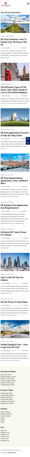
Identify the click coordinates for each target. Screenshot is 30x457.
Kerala (2, 422)
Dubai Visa (4, 430)
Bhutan (2, 420)
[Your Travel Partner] (5, 4)
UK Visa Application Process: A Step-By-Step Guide (15, 134)
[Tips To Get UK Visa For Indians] (15, 262)
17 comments (25, 238)
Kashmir (3, 418)
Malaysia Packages (6, 414)
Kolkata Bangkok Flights (8, 385)
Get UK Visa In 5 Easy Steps (14, 302)
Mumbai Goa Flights (6, 397)
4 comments (24, 95)
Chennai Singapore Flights (8, 381)
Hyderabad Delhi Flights (8, 401)
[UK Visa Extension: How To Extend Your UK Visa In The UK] (15, 24)
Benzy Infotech (12, 452)
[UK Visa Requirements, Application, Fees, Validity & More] (15, 162)
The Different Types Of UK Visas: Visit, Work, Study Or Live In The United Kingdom (14, 90)
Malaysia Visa (5, 434)
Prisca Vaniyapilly (6, 48)
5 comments (24, 138)
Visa (12, 36)
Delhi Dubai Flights (6, 375)
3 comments (23, 48)
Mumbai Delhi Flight (6, 393)
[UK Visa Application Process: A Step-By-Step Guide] (15, 117)
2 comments (25, 283)
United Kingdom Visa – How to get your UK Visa (14, 345)
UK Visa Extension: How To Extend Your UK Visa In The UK (14, 42)
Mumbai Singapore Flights (8, 377)
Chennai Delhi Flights (7, 399)
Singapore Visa (5, 432)
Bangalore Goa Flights (7, 403)
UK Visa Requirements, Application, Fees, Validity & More (14, 181)
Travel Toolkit (5, 36)
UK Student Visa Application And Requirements (14, 206)
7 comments (25, 305)
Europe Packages (6, 416)
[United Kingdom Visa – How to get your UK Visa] (15, 329)
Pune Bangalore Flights (7, 395)
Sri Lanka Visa (5, 436)
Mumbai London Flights (7, 379)
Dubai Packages (5, 412)
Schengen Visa (5, 440)
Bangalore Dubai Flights (7, 383)
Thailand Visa (4, 438)
